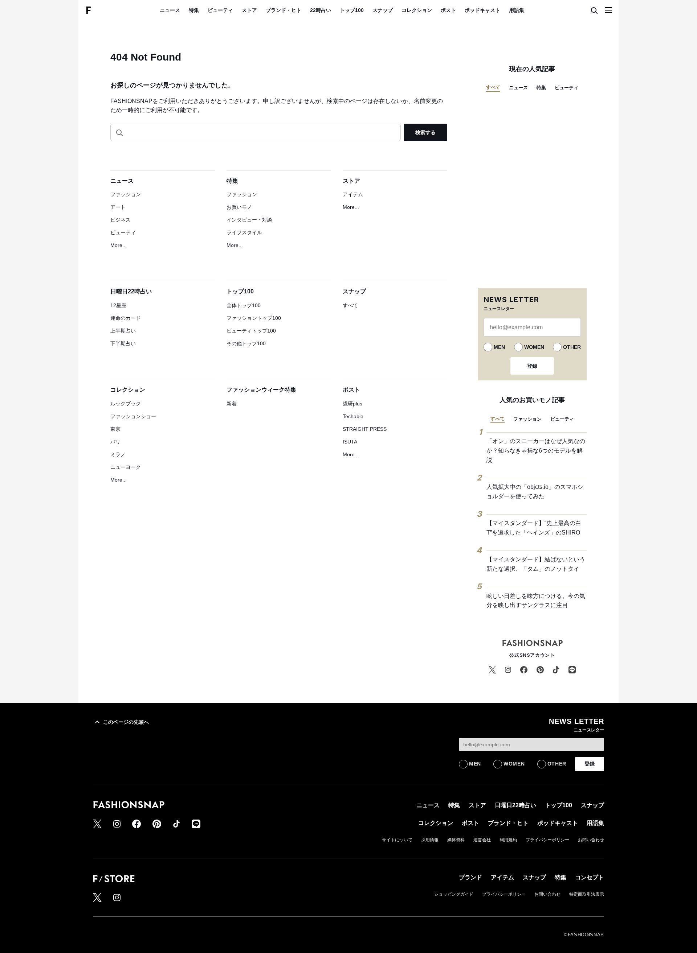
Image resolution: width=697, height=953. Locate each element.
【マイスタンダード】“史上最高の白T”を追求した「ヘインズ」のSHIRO (533, 528)
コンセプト (589, 877)
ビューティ (220, 10)
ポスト (448, 10)
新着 (232, 404)
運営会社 (482, 839)
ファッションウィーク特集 (261, 390)
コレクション (417, 10)
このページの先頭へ (126, 722)
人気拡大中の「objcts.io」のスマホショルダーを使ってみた (534, 491)
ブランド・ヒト (283, 10)
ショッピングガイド (453, 894)
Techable (353, 416)
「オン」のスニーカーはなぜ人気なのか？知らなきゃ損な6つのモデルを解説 (535, 450)
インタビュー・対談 (249, 220)
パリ (115, 442)
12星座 (118, 305)
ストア (249, 10)
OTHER (572, 347)
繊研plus (352, 404)
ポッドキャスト (482, 10)
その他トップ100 (246, 343)
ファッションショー (133, 416)
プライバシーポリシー (547, 839)
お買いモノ (239, 207)
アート (118, 207)
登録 (532, 366)
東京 (115, 429)
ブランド (470, 877)
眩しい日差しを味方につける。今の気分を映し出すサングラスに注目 (535, 600)
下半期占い (123, 343)
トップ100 (352, 10)
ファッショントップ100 (254, 318)
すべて (350, 305)
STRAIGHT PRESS (365, 429)
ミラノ (118, 454)
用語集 (516, 10)
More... (118, 245)
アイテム (353, 194)
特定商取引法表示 (586, 894)
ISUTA (350, 442)
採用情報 (430, 839)
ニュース (170, 10)
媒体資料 (456, 839)
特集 (194, 10)
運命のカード (125, 318)
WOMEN (534, 347)
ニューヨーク (125, 467)
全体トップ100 (244, 305)
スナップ (382, 10)
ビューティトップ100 (251, 331)
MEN (499, 347)
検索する (425, 132)
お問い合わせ (591, 839)
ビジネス (120, 220)
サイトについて (397, 839)
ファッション (125, 194)
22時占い (320, 10)
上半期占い (123, 331)
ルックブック (125, 404)
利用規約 (508, 839)
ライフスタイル (244, 232)
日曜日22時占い (131, 291)
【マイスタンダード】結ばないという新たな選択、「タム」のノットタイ (535, 564)
